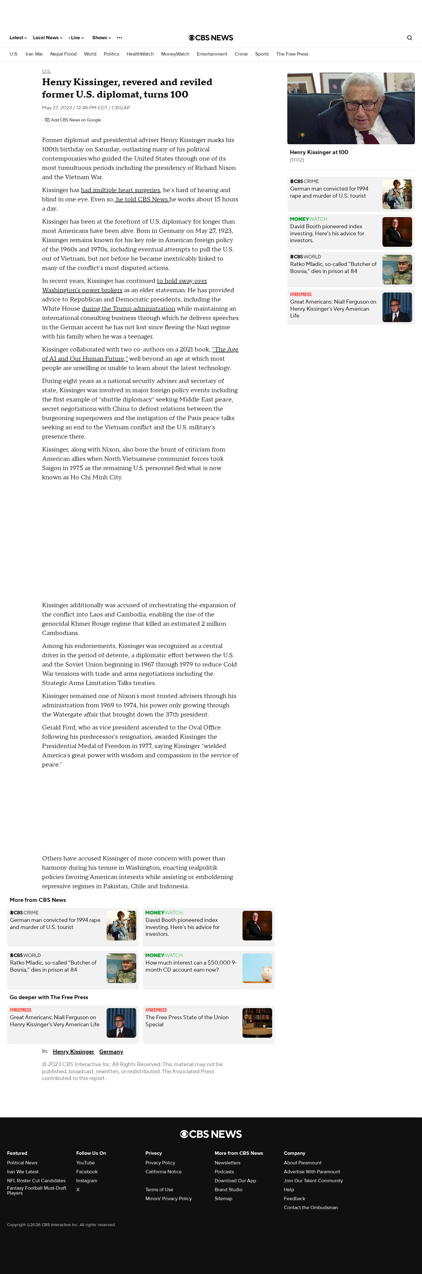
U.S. (14, 54)
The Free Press (292, 54)
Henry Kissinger (73, 1051)
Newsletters (227, 1162)
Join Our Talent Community (313, 1180)
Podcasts (224, 1171)
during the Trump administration (128, 309)
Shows (100, 37)
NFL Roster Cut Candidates (36, 1180)
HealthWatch (140, 54)
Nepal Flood (63, 54)
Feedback (294, 1198)
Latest (17, 37)
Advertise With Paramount (312, 1171)
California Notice (164, 1171)
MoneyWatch (175, 54)
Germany (111, 1051)
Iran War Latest (23, 1171)
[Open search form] (409, 37)
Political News (22, 1162)
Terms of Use (159, 1189)
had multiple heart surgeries (120, 190)
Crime (241, 54)
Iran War (34, 54)
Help (289, 1189)
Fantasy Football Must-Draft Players (36, 1191)
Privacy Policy (160, 1162)
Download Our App (235, 1180)
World (90, 54)
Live (76, 38)
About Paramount (303, 1162)
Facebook (87, 1171)
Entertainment (212, 54)
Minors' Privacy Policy (169, 1198)
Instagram (86, 1180)
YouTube (85, 1162)
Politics (111, 54)
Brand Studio (229, 1189)
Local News (46, 37)
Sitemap (223, 1198)
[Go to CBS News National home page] (211, 38)
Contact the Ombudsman (311, 1207)
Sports (262, 54)
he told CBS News (142, 200)
